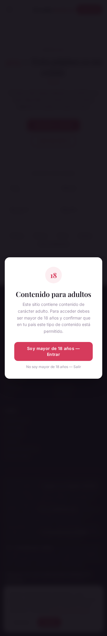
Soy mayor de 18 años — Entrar (53, 351)
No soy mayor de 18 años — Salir (53, 366)
